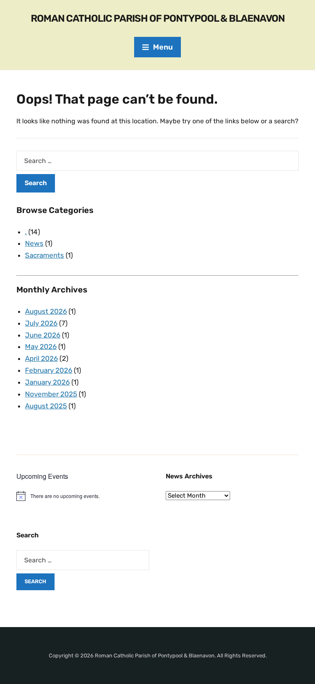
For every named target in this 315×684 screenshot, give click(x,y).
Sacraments (44, 255)
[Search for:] (157, 161)
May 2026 (41, 346)
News (34, 243)
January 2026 (47, 382)
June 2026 (42, 335)
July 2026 (41, 323)
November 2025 (51, 394)
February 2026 (48, 370)
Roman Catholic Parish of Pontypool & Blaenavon (158, 18)
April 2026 (41, 358)
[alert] (82, 496)
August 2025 (46, 406)
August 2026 (46, 311)
